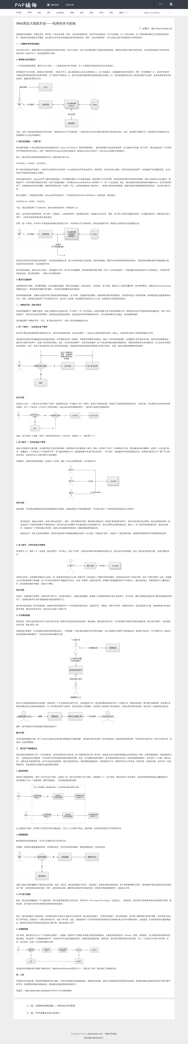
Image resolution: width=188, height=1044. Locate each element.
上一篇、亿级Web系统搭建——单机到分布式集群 (51, 1005)
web (81, 12)
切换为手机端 (110, 1033)
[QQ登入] (171, 4)
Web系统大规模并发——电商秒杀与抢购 (46, 23)
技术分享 (70, 4)
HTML (19, 12)
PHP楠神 (25, 5)
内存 (91, 12)
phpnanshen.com (95, 1033)
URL (111, 12)
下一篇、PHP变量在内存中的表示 (43, 1012)
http (39, 12)
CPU (101, 12)
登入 (161, 3)
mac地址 (60, 12)
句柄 (72, 12)
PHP (30, 12)
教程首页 (55, 4)
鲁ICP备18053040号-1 (94, 1037)
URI (48, 12)
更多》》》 (124, 12)
